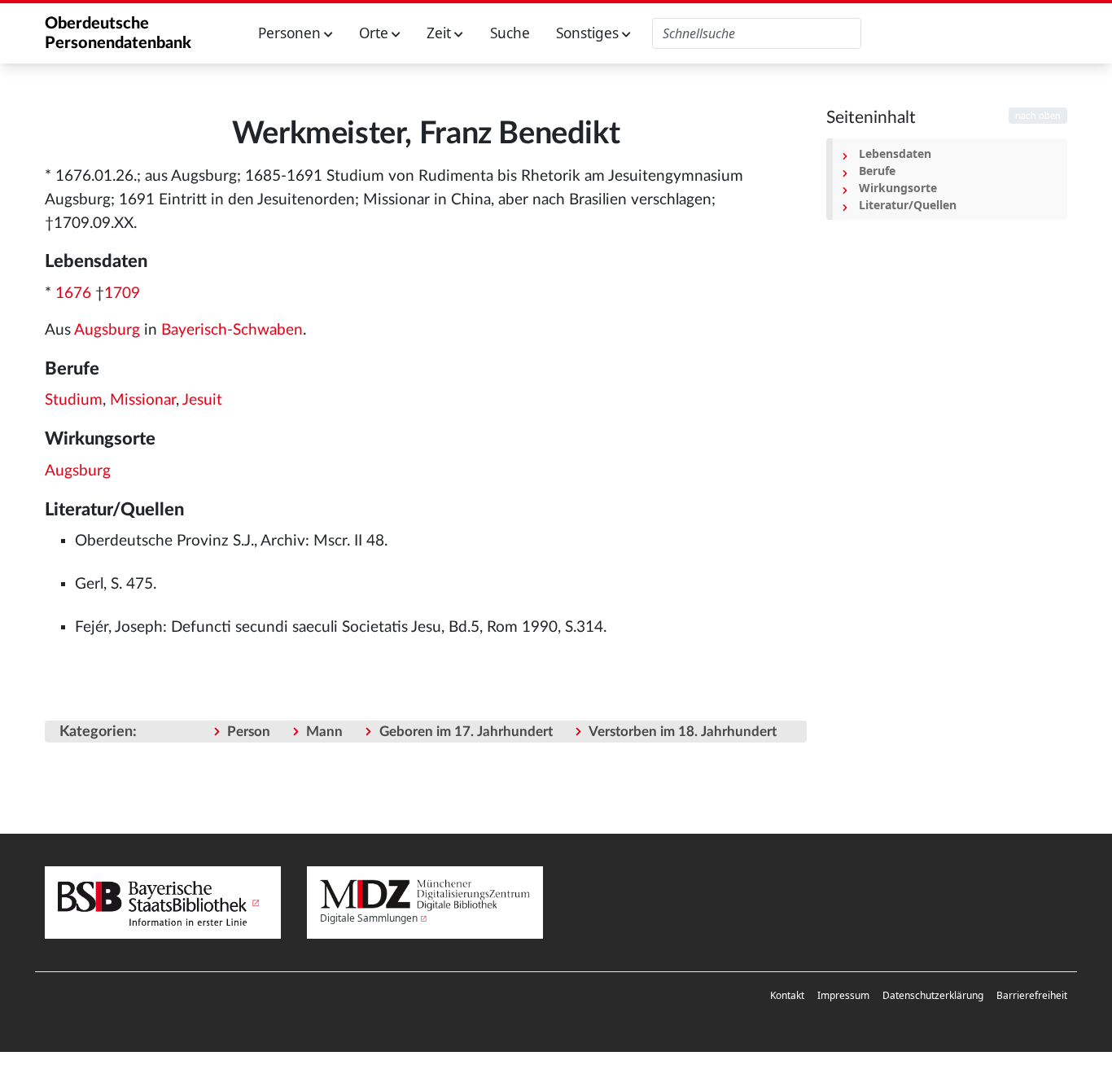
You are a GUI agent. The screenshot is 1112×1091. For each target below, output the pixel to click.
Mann (324, 731)
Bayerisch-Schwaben (232, 330)
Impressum (843, 995)
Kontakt (787, 995)
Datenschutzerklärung (932, 995)
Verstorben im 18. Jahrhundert (683, 731)
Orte (375, 33)
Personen (291, 33)
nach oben (1038, 115)
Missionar (143, 400)
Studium (74, 400)
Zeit (440, 33)
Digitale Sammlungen (369, 918)
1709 (122, 293)
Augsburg (107, 330)
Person (248, 731)
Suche (510, 33)
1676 (73, 293)
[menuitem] (787, 995)
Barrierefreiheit (1031, 995)
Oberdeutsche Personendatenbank (118, 33)
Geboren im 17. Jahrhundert (466, 731)
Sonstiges (589, 33)
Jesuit (202, 400)
